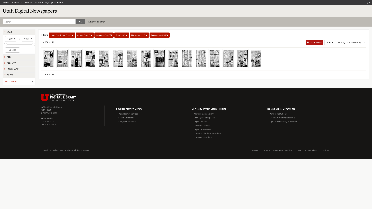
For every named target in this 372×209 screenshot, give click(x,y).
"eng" (103, 35)
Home (6, 2)
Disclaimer (312, 150)
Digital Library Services (128, 113)
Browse (15, 2)
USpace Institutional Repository (207, 133)
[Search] (80, 21)
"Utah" (84, 35)
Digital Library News (202, 129)
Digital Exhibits (200, 121)
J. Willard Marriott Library (51, 107)
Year (9, 32)
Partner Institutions (278, 113)
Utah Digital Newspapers (204, 117)
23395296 (158, 35)
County (11, 63)
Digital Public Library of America (283, 121)
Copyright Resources (127, 121)
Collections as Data (202, 125)
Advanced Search (96, 21)
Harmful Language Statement (49, 2)
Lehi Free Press (11, 81)
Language (12, 69)
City (9, 57)
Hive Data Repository (203, 137)
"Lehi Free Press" (61, 35)
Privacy (255, 150)
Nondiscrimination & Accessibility (278, 150)
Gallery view (315, 42)
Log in (368, 2)
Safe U (300, 150)
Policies (326, 150)
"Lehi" (121, 35)
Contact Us (27, 2)
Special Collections (126, 117)
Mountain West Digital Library (282, 117)
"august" (138, 35)
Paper (10, 75)
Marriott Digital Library (204, 113)
